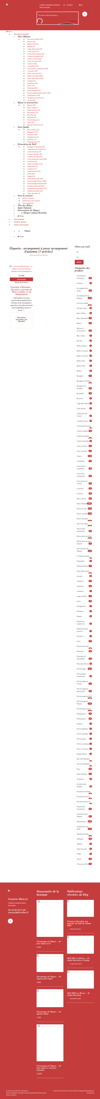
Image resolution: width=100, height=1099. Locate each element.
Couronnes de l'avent (84, 482)
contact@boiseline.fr (18, 912)
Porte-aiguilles (84, 729)
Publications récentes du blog (77, 893)
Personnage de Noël (84, 697)
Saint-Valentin (84, 774)
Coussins (84, 488)
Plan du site (42, 1093)
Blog (80, 5)
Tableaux (84, 839)
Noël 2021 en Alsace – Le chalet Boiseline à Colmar (78, 959)
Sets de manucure (84, 802)
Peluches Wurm (84, 664)
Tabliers (84, 844)
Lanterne (84, 581)
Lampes (84, 576)
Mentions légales (11, 1093)
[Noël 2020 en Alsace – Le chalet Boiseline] (80, 979)
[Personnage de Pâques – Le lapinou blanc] (50, 998)
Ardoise (84, 283)
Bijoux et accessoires (84, 329)
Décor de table (84, 519)
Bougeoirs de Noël (84, 382)
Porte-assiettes (84, 734)
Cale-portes (84, 408)
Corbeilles (84, 461)
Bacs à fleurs (84, 313)
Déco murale (84, 509)
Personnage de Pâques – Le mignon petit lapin (49, 977)
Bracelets (84, 393)
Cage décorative (84, 403)
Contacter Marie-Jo (18, 899)
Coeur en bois (84, 446)
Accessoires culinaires (84, 277)
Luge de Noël (84, 596)
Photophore (84, 714)
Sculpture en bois (84, 797)
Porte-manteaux (84, 744)
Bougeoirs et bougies (84, 387)
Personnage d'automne (84, 675)
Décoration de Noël (84, 537)
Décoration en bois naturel (84, 542)
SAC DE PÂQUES (84, 760)
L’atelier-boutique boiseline (49, 5)
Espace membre (11, 1095)
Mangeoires (84, 606)
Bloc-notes (84, 336)
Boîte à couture (84, 351)
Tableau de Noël (84, 835)
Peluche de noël (84, 647)
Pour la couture (84, 749)
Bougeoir (84, 376)
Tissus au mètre (84, 864)
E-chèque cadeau (84, 557)
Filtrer (79, 262)
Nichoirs (84, 636)
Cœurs (84, 456)
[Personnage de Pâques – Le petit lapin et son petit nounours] (50, 1042)
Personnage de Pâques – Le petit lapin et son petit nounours (49, 1068)
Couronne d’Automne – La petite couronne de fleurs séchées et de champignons (21, 291)
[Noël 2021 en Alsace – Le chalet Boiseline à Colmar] (80, 945)
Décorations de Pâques (84, 549)
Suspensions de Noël (84, 827)
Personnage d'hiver (84, 709)
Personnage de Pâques (84, 702)
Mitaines (84, 611)
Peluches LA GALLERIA (84, 657)
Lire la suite (21, 279)
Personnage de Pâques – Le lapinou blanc (49, 1013)
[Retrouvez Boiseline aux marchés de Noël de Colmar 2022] (80, 908)
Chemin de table (84, 437)
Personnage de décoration (84, 690)
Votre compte (44, 7)
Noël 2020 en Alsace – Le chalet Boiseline (78, 994)
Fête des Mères (84, 566)
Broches (84, 398)
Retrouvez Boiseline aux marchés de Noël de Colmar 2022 (79, 923)
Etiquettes (84, 561)
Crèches (84, 493)
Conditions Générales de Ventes (28, 1093)
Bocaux (84, 341)
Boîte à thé (84, 361)
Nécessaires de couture (84, 630)
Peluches (84, 651)
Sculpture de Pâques (84, 785)
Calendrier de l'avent (84, 414)
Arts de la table (84, 304)
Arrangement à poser (84, 289)
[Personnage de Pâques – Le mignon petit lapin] (50, 963)
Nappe (84, 616)
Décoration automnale (84, 530)
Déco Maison (84, 504)
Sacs (84, 769)
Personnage (84, 669)
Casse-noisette (84, 431)
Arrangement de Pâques (84, 297)
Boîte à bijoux (84, 346)
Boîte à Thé (84, 366)
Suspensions (84, 821)
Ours (84, 641)
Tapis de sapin (84, 849)
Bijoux (84, 323)
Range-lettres (84, 754)
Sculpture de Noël (84, 792)
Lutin (84, 601)
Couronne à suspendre (84, 467)
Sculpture (84, 779)
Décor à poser (84, 514)
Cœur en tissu (84, 451)
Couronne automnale (84, 475)
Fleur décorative (84, 572)
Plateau (84, 724)
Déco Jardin (84, 499)
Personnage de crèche (84, 682)
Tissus (84, 859)
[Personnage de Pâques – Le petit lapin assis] (50, 918)
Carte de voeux (84, 421)
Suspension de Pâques (84, 815)
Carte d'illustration (84, 427)
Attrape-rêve (84, 308)
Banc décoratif (84, 318)
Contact (69, 5)
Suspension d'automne (84, 807)
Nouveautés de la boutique (48, 893)
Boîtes (84, 371)
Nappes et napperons (84, 622)
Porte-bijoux (84, 739)
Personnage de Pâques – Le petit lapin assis (49, 942)
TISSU (84, 854)
